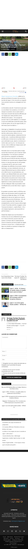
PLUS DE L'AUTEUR (18, 284)
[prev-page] (2, 310)
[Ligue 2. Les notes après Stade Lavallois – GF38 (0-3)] (5, 304)
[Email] (13, 54)
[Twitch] (16, 531)
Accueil (2, 34)
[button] (2, 31)
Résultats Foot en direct (19, 536)
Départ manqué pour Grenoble (9, 96)
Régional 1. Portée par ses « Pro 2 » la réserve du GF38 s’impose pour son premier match (14, 401)
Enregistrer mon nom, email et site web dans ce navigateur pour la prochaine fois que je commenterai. (13, 365)
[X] (6, 54)
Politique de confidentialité (17, 540)
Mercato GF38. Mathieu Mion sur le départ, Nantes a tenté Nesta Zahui (14, 388)
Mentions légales (7, 540)
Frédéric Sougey (6, 49)
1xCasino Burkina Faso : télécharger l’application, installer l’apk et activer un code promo (13, 438)
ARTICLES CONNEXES (7, 284)
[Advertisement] (14, 15)
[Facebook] (2, 54)
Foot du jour (17, 538)
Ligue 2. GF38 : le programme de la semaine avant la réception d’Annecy (18, 297)
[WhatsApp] (9, 54)
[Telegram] (16, 54)
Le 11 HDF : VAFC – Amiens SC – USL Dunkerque (14, 544)
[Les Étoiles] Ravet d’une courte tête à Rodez (7, 277)
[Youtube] (24, 531)
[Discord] (3, 531)
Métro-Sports (10, 536)
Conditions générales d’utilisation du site (13, 541)
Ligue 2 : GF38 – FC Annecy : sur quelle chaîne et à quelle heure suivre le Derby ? (18, 290)
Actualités (12, 34)
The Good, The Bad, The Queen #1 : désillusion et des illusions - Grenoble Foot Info (16, 319)
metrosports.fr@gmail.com (18, 521)
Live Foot (11, 538)
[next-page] (5, 310)
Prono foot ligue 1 (13, 543)
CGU (22, 538)
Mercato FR (6, 538)
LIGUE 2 (6, 34)
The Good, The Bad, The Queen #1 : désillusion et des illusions (20, 278)
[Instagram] (12, 531)
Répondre (8, 329)
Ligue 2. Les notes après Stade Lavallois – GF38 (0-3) (14, 406)
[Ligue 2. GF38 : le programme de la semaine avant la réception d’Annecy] (5, 297)
